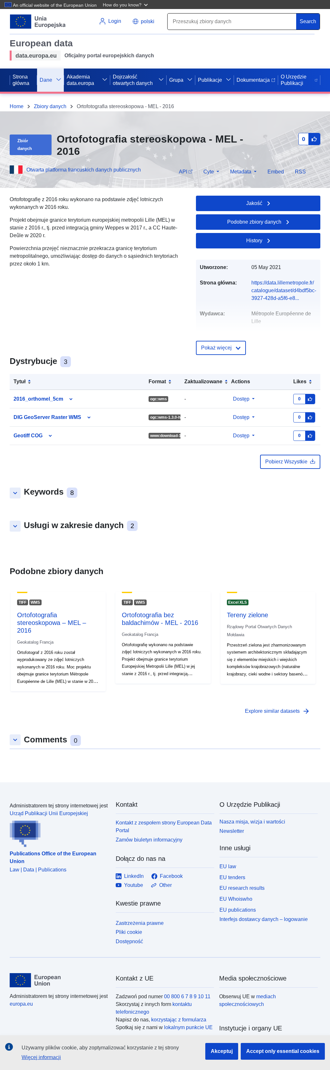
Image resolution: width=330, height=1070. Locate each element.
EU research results (242, 888)
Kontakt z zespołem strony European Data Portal (164, 826)
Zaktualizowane (203, 381)
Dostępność (129, 941)
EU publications (237, 910)
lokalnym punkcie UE (188, 1027)
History (254, 240)
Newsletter (231, 831)
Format (157, 381)
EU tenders (232, 877)
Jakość (254, 203)
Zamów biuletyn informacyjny (149, 839)
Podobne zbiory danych (254, 222)
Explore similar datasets (277, 711)
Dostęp (241, 399)
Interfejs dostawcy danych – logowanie (263, 919)
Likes (299, 381)
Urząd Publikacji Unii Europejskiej (49, 813)
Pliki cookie (129, 932)
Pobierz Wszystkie (286, 461)
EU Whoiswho (235, 899)
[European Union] (59, 980)
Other (165, 885)
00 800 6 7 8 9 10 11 (187, 996)
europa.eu (21, 1004)
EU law (227, 866)
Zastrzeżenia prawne (140, 923)
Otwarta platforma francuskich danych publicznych (83, 169)
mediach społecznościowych (247, 1000)
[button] (126, 4)
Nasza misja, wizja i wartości (252, 821)
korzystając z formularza (178, 1019)
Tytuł (19, 381)
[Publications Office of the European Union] (59, 832)
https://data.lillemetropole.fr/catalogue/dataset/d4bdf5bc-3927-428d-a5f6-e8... (283, 290)
